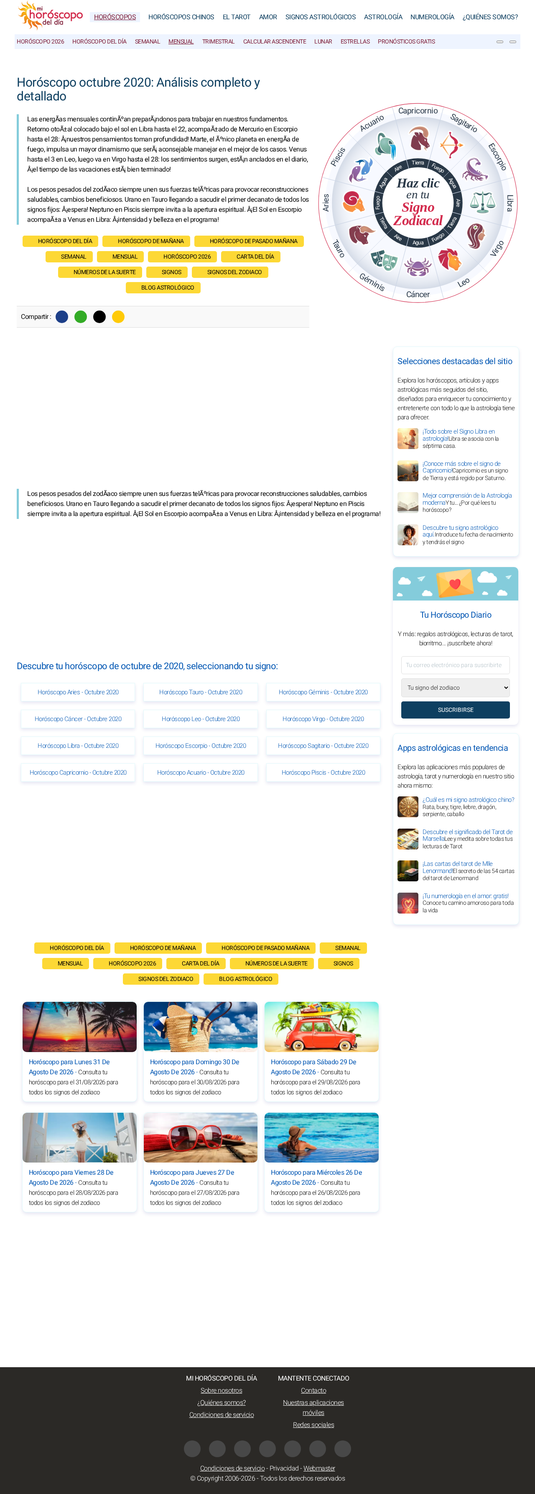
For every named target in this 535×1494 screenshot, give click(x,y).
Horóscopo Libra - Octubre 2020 (78, 745)
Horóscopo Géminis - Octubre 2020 (323, 692)
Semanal (147, 41)
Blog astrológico (167, 287)
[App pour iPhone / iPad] (318, 1449)
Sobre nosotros (221, 1391)
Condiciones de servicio (221, 1415)
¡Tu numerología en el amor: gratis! (468, 903)
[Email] (118, 316)
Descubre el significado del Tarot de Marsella (467, 839)
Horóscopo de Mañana (151, 241)
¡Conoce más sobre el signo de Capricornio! (465, 471)
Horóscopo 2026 (40, 41)
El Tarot (237, 17)
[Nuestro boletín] (500, 42)
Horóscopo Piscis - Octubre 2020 (323, 772)
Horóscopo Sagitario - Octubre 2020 (323, 745)
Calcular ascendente (274, 41)
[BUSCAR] (513, 42)
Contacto (313, 1391)
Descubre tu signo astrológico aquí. (468, 535)
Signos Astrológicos (320, 17)
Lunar (323, 41)
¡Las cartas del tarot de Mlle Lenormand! (469, 871)
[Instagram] (217, 1449)
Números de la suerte (105, 272)
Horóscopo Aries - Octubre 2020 (78, 692)
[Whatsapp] (80, 316)
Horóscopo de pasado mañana (254, 241)
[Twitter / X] (99, 316)
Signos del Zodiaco (234, 272)
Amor (268, 17)
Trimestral (218, 41)
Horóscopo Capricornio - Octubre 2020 (78, 772)
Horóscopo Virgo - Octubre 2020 (323, 719)
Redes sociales (313, 1425)
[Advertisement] (201, 417)
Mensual (181, 41)
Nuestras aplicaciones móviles (313, 1408)
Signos (171, 272)
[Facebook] (62, 316)
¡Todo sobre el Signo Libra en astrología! (461, 438)
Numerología (432, 17)
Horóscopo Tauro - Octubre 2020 (200, 692)
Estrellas (355, 41)
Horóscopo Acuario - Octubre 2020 (201, 772)
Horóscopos (115, 17)
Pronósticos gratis (406, 41)
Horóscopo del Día (99, 41)
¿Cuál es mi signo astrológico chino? (468, 807)
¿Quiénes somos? (490, 17)
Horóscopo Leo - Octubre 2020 (200, 719)
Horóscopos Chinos (181, 17)
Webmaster (319, 1468)
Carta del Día (255, 256)
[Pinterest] (293, 1449)
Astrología (383, 17)
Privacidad (284, 1468)
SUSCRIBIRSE (456, 710)
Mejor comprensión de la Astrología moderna (467, 502)
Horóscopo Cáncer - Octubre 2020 (78, 719)
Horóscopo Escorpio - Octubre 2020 (200, 745)
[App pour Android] (343, 1449)
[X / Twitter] (267, 1449)
